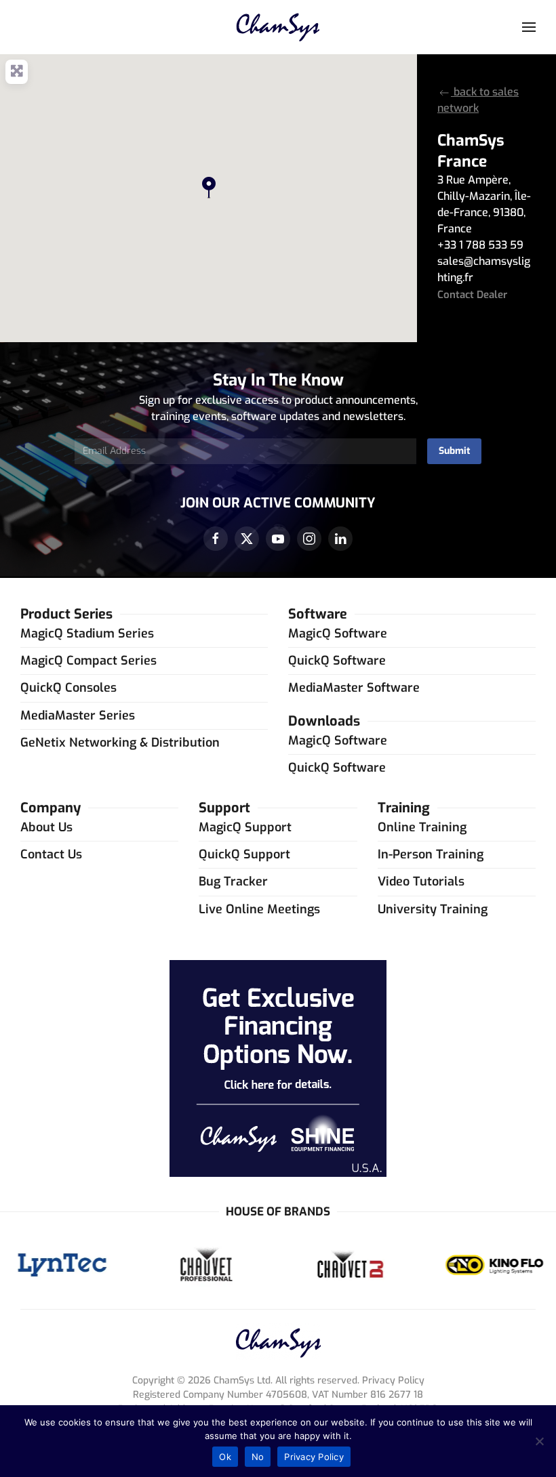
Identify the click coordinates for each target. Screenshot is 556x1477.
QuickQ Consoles (68, 688)
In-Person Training (430, 854)
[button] (529, 27)
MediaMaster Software (354, 688)
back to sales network (478, 100)
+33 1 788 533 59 (480, 245)
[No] (539, 1441)
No (258, 1456)
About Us (46, 827)
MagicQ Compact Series (88, 660)
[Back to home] (278, 27)
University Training (433, 909)
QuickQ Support (244, 854)
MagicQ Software (337, 633)
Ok (225, 1456)
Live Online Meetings (259, 909)
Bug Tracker (233, 881)
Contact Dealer (472, 294)
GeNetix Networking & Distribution (120, 742)
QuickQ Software (337, 660)
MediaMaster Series (77, 715)
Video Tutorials (421, 881)
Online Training (422, 827)
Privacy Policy (314, 1456)
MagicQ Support (245, 827)
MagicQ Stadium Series (87, 633)
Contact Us (51, 854)
